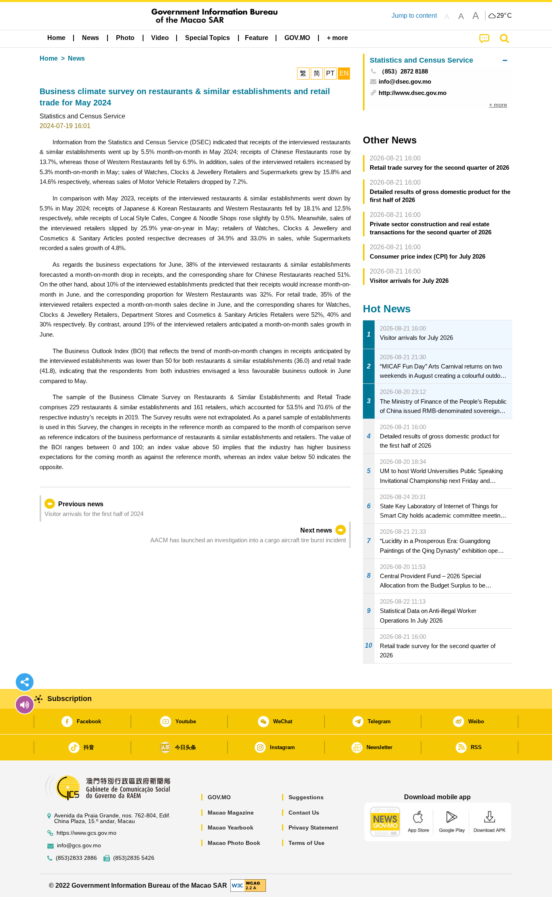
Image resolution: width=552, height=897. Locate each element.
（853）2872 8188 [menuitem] (403, 71)
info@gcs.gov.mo (79, 845)
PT (330, 73)
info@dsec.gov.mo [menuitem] (405, 81)
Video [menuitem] (160, 37)
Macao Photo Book (234, 843)
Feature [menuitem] (256, 37)
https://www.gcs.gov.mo (86, 833)
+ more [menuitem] (498, 104)
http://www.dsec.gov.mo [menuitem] (413, 92)
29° (504, 16)
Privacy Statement (313, 827)
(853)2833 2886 (76, 858)
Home (49, 58)
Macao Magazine (231, 812)
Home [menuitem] (56, 37)
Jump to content (414, 15)
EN (344, 73)
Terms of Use (306, 843)
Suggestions (306, 797)
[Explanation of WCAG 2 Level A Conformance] (248, 885)
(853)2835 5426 (133, 858)
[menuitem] (90, 38)
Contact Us (304, 812)
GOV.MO (219, 797)
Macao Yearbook (230, 827)
